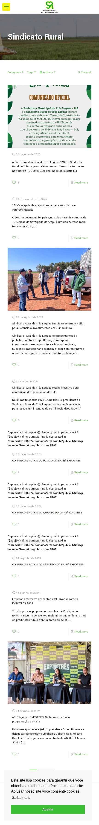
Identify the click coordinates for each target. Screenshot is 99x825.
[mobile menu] (6, 7)
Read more (81, 183)
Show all (86, 72)
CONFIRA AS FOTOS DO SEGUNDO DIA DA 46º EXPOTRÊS (48, 565)
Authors (48, 72)
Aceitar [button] (47, 809)
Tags (30, 72)
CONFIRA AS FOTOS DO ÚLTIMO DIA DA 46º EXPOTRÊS (46, 461)
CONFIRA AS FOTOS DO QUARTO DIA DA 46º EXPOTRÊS (47, 513)
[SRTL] (49, 7)
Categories (14, 72)
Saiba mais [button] (21, 797)
